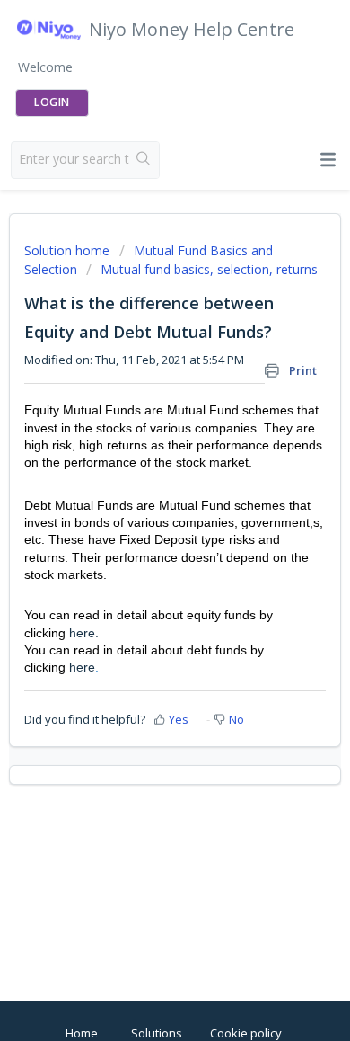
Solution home (68, 250)
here (82, 667)
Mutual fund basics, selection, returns (209, 269)
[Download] (141, 509)
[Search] (144, 160)
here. (84, 633)
